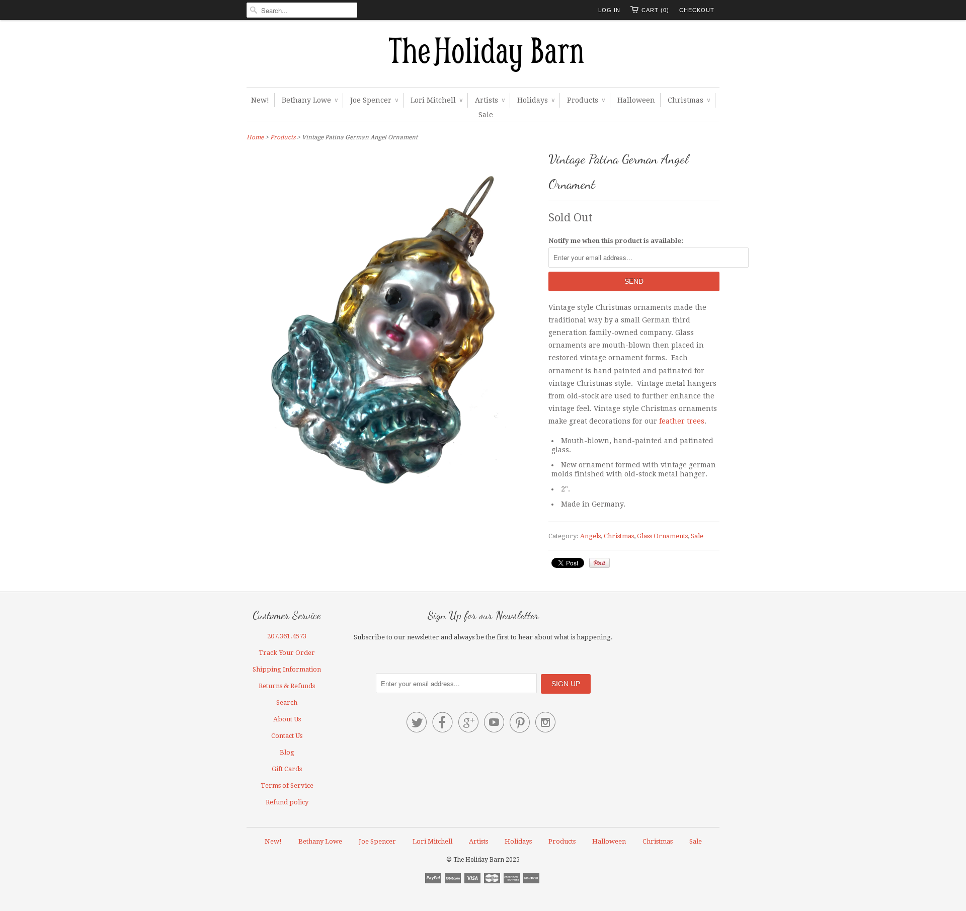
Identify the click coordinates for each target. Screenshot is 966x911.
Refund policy (287, 802)
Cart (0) (655, 10)
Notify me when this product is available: (615, 240)
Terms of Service (287, 785)
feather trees (681, 421)
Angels (590, 536)
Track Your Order (287, 652)
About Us (287, 719)
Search (286, 702)
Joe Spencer (374, 100)
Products (586, 100)
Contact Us (286, 735)
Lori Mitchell (436, 100)
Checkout (696, 10)
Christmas (689, 100)
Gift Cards (287, 769)
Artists (490, 100)
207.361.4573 (286, 636)
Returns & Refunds (287, 686)
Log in (609, 10)
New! (260, 100)
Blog (287, 752)
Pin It (599, 563)
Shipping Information (287, 669)
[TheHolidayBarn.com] (483, 56)
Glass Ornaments (662, 536)
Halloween (636, 100)
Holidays (535, 100)
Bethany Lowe (310, 100)
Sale (485, 115)
